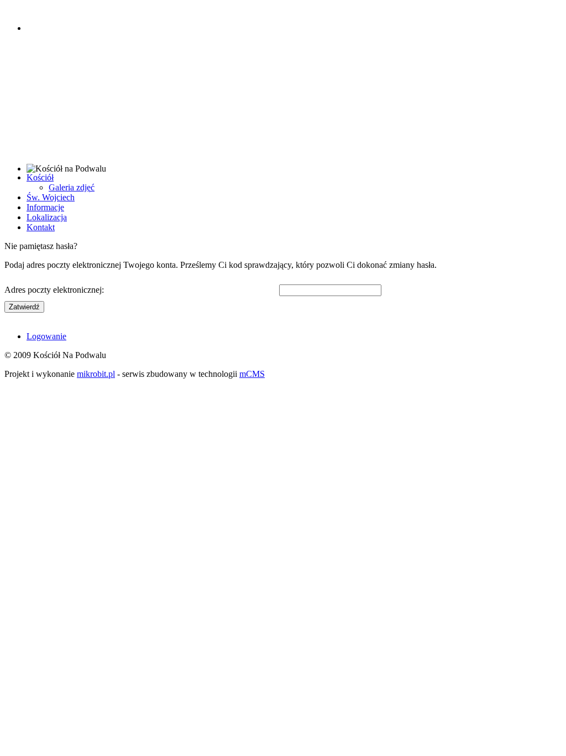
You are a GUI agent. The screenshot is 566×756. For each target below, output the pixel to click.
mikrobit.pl (96, 374)
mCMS (252, 374)
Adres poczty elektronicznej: (54, 289)
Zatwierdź (24, 307)
